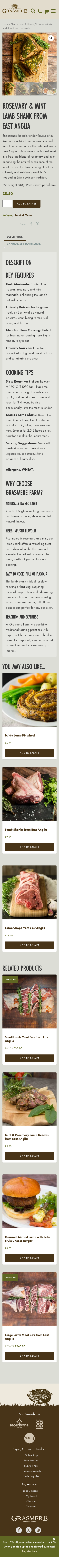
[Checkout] (47, 12)
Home (5, 24)
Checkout (31, 1501)
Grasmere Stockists (31, 1471)
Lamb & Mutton (26, 24)
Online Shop (31, 1455)
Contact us (31, 1506)
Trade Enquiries (31, 1476)
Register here (29, 1551)
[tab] (15, 237)
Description (15, 237)
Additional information (24, 244)
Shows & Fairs (31, 1465)
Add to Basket (26, 203)
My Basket (31, 1496)
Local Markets (31, 1460)
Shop (13, 24)
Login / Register (31, 1490)
